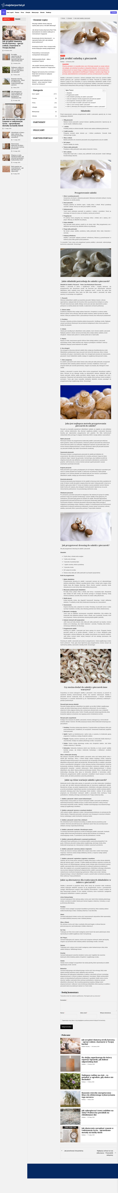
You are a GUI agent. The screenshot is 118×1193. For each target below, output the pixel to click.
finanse (17, 19)
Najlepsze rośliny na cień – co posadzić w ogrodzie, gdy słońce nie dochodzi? (17, 69)
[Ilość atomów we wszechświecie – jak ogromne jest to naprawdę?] (6, 169)
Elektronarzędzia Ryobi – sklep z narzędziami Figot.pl (41, 60)
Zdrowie (42, 12)
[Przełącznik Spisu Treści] (103, 90)
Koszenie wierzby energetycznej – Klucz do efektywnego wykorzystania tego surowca (18, 82)
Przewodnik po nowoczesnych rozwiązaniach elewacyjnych (40, 54)
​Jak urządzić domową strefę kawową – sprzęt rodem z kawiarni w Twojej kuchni (12, 44)
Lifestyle (28, 12)
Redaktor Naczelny (86, 1046)
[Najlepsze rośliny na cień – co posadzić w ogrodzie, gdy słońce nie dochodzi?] (6, 70)
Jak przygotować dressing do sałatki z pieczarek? (80, 101)
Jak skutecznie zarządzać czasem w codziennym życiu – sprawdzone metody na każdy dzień (13, 122)
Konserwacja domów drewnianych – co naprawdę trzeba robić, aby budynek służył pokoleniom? (43, 40)
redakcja (62, 61)
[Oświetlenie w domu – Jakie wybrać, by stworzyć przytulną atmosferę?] (6, 135)
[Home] (3, 12)
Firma (22, 12)
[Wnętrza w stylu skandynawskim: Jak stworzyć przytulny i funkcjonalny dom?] (6, 157)
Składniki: (69, 93)
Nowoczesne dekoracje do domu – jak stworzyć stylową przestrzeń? (17, 146)
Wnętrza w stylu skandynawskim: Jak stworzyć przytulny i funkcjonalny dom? (17, 157)
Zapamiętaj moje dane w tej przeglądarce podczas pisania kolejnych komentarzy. (83, 1020)
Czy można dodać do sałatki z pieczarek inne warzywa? (81, 103)
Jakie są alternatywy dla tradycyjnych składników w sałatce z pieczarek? (86, 106)
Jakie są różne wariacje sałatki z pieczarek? (78, 105)
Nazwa (62, 1013)
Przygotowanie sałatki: (73, 95)
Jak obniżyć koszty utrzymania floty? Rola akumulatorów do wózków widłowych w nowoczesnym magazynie (44, 32)
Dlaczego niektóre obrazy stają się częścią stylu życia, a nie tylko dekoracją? (44, 24)
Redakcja (48, 12)
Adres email (83, 1013)
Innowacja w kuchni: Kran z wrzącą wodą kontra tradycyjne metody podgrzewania (43, 47)
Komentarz (63, 1000)
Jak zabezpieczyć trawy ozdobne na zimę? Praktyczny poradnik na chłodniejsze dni (16, 95)
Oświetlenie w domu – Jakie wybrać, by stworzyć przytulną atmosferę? (18, 135)
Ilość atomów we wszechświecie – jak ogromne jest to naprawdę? (17, 169)
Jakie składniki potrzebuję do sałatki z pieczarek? (80, 97)
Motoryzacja (35, 12)
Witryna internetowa (105, 1013)
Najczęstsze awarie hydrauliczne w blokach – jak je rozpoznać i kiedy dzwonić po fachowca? (42, 82)
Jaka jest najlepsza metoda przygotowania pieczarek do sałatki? (84, 99)
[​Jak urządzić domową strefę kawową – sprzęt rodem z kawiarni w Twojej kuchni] (14, 33)
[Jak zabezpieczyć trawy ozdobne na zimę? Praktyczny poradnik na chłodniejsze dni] (6, 94)
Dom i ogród (10, 12)
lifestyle (6, 19)
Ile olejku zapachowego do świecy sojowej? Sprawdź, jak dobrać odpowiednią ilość (17, 58)
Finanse (17, 12)
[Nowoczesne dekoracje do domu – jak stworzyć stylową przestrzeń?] (6, 146)
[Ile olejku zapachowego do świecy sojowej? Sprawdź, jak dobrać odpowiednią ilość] (6, 57)
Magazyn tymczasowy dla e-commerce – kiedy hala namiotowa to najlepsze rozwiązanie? (44, 74)
